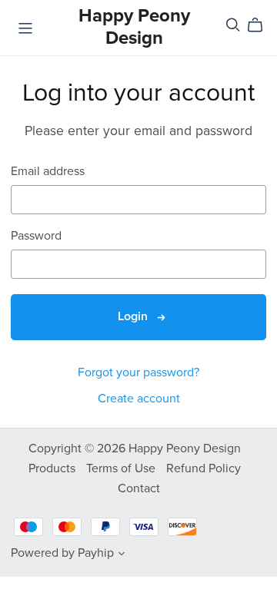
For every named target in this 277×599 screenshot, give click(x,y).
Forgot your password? (138, 372)
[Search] (233, 25)
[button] (121, 555)
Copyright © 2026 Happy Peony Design (134, 448)
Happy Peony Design (134, 27)
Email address (48, 171)
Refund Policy (203, 468)
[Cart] (261, 25)
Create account (139, 398)
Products (53, 468)
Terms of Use (122, 468)
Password (36, 236)
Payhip (96, 553)
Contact (139, 488)
